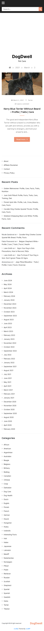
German (7, 515)
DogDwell (22, 56)
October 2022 (9, 347)
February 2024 (9, 296)
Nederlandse (9, 558)
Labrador (7, 550)
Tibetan (7, 609)
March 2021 (8, 390)
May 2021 (7, 382)
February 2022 (9, 359)
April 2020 (8, 425)
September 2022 (10, 351)
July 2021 (7, 374)
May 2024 (7, 284)
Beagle (6, 460)
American (7, 449)
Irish (5, 538)
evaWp (16, 629)
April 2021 (7, 386)
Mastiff (6, 554)
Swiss (6, 601)
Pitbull (6, 566)
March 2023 (8, 331)
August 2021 (8, 370)
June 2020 (8, 421)
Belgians (7, 464)
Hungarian (8, 523)
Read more (20, 139)
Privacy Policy (9, 173)
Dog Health (8, 495)
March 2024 (8, 292)
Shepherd (7, 585)
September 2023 (10, 316)
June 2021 (8, 378)
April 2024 (8, 288)
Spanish (7, 593)
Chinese (7, 480)
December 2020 (10, 402)
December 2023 (10, 304)
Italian (6, 542)
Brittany (7, 468)
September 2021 (10, 366)
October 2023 (9, 312)
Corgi (6, 484)
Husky (6, 527)
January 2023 (9, 339)
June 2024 (8, 280)
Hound (6, 519)
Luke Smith (8, 248)
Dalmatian (7, 488)
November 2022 (10, 343)
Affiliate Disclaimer (11, 165)
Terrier (30, 100)
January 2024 (9, 300)
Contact (7, 169)
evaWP (28, 629)
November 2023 (10, 308)
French (6, 511)
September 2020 (10, 413)
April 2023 (8, 327)
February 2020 (9, 429)
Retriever (7, 574)
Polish (6, 570)
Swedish (7, 597)
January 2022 (9, 363)
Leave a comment (22, 104)
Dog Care (7, 492)
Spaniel (6, 589)
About (6, 161)
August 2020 (9, 417)
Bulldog (7, 472)
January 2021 (9, 398)
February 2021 (9, 394)
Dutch (6, 499)
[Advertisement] (22, 32)
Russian (7, 578)
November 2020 (10, 406)
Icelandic (7, 531)
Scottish (7, 581)
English (6, 503)
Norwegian (8, 562)
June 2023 (8, 323)
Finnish (6, 507)
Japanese (7, 546)
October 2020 (9, 409)
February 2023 (9, 335)
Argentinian (8, 452)
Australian (7, 456)
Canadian (7, 476)
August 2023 (9, 320)
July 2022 (7, 355)
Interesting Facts (10, 535)
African (6, 445)
